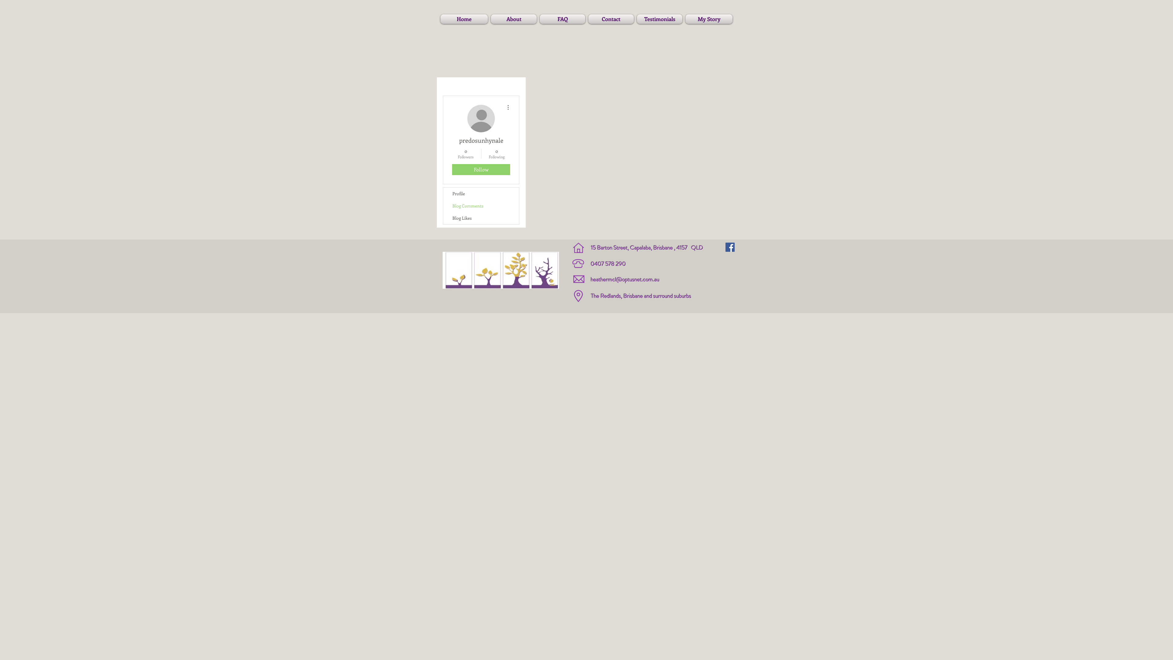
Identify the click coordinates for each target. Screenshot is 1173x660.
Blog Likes (462, 218)
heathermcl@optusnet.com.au (625, 279)
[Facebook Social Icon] (730, 247)
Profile (458, 193)
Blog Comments (467, 206)
